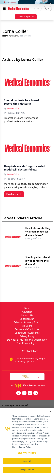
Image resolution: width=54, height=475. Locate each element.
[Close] (50, 412)
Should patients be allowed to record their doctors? (37, 261)
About (27, 308)
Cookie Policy (25, 447)
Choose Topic (24, 16)
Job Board (27, 325)
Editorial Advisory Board (27, 322)
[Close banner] (50, 4)
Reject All (27, 461)
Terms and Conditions (27, 329)
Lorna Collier (13, 108)
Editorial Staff (27, 318)
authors (14, 35)
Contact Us (27, 315)
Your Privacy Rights (27, 343)
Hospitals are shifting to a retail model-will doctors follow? (37, 232)
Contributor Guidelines (27, 332)
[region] (27, 441)
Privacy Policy (27, 336)
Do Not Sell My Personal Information (27, 339)
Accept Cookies (27, 469)
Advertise (27, 311)
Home (5, 35)
